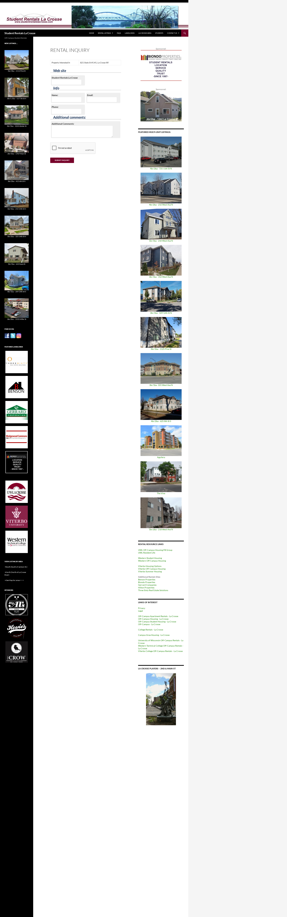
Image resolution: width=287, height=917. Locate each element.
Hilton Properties (146, 587)
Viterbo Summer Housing (150, 571)
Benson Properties (146, 579)
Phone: (55, 106)
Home (91, 33)
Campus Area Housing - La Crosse (154, 635)
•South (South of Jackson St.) (15, 567)
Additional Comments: (63, 123)
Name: (55, 95)
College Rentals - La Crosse (150, 629)
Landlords (130, 33)
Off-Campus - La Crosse (149, 624)
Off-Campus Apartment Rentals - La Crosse (158, 616)
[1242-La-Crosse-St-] (161, 106)
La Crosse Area (144, 33)
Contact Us (172, 33)
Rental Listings (104, 33)
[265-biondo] (161, 65)
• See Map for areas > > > (14, 580)
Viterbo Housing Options (149, 566)
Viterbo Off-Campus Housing (151, 568)
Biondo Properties (146, 582)
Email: (90, 95)
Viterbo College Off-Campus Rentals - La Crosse (160, 651)
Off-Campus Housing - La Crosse (153, 619)
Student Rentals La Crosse (19, 33)
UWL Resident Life (146, 552)
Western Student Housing (150, 558)
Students (159, 33)
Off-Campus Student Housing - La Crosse (157, 621)
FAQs (119, 33)
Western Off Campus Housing (152, 560)
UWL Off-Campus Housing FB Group (155, 550)
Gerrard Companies (147, 585)
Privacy (141, 608)
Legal (140, 611)
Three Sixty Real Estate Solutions (153, 590)
